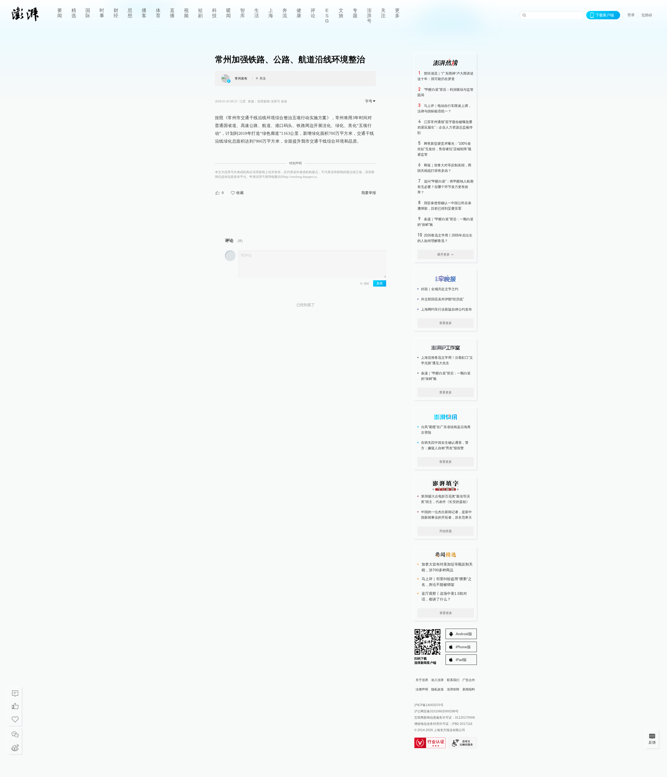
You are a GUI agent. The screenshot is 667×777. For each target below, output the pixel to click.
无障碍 (646, 15)
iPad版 (461, 660)
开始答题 (445, 531)
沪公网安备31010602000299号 (436, 711)
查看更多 (445, 323)
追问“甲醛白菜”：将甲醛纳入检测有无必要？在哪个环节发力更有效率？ (445, 186)
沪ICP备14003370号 (428, 705)
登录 (631, 15)
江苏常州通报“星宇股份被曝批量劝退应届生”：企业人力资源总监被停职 (445, 127)
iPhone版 (463, 647)
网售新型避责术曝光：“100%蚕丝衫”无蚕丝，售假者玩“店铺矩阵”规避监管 (444, 149)
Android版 (464, 634)
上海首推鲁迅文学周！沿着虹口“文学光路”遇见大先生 (447, 360)
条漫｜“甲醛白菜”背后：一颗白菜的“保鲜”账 (446, 376)
